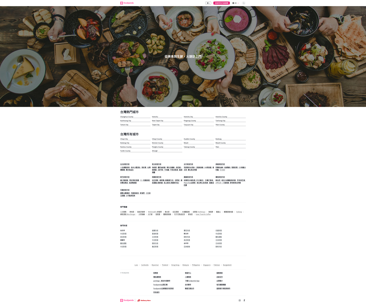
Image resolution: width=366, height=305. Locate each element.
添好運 (144, 167)
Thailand (165, 265)
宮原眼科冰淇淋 (189, 167)
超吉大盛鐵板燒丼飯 (229, 180)
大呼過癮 (142, 214)
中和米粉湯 (174, 170)
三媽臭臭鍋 (200, 167)
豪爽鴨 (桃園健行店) (167, 180)
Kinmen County (157, 143)
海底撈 (154, 167)
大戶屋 (150, 214)
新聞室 (155, 273)
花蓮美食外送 (124, 190)
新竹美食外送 (124, 177)
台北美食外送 (124, 164)
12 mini (222, 170)
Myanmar (155, 265)
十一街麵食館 (145, 180)
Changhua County (126, 117)
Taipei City (156, 125)
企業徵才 (220, 281)
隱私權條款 (157, 277)
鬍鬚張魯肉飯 (228, 212)
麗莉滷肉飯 (162, 167)
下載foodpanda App (192, 281)
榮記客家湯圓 (134, 180)
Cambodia (145, 265)
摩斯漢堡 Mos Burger (127, 214)
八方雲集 (123, 212)
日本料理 (155, 237)
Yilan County (220, 125)
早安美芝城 (241, 180)
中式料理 (123, 234)
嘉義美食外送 (188, 177)
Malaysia (185, 265)
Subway (239, 212)
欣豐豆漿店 (124, 183)
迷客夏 (158, 214)
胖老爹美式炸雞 (235, 183)
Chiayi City (124, 139)
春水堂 (167, 212)
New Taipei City (157, 121)
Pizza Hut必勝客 (190, 183)
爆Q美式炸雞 (192, 170)
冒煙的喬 (234, 167)
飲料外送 (187, 237)
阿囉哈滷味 (220, 167)
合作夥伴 (188, 285)
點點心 (218, 212)
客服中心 (188, 273)
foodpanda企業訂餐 (160, 285)
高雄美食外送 (220, 164)
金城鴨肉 (227, 167)
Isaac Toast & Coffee (203, 214)
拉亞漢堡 (155, 180)
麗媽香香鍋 (167, 214)
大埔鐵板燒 (186, 212)
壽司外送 (187, 230)
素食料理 (155, 234)
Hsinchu (155, 117)
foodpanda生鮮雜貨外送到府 (163, 288)
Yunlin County (125, 151)
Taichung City (220, 121)
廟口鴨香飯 (124, 180)
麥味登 (132, 212)
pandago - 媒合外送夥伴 (161, 281)
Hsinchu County (221, 117)
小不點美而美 (130, 196)
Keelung (218, 139)
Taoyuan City (188, 125)
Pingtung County (190, 121)
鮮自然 (218, 180)
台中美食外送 (188, 164)
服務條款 (220, 273)
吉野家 (177, 180)
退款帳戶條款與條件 (223, 288)
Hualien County (189, 139)
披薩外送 (155, 230)
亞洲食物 (187, 246)
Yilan (217, 147)
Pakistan (217, 265)
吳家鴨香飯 (133, 183)
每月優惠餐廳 (221, 285)
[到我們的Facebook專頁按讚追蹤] (244, 300)
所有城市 (156, 292)
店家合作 (220, 277)
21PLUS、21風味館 (222, 183)
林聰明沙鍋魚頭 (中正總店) (194, 180)
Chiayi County (157, 139)
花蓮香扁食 (135, 193)
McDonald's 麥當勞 (155, 212)
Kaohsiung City (125, 121)
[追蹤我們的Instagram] (239, 300)
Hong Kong (175, 265)
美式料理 (123, 237)
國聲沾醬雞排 (125, 193)
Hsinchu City (188, 117)
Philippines (196, 265)
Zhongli (154, 151)
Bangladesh (227, 265)
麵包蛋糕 (219, 237)
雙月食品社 (130, 170)
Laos (136, 265)
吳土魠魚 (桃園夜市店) (171, 183)
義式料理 (155, 246)
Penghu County (157, 147)
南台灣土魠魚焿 (203, 183)
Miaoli (186, 143)
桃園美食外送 (156, 177)
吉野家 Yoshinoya (199, 212)
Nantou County (125, 147)
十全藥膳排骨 (125, 167)
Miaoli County (221, 143)
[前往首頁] (127, 3)
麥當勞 (142, 193)
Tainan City (124, 125)
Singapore (207, 265)
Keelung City (124, 143)
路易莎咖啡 (141, 212)
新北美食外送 (156, 164)
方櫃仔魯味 (209, 180)
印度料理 (219, 230)
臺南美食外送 (220, 177)
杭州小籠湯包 (136, 167)
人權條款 (188, 277)
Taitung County (189, 147)
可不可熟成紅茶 (179, 214)
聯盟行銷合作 (189, 288)
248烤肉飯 (208, 167)
